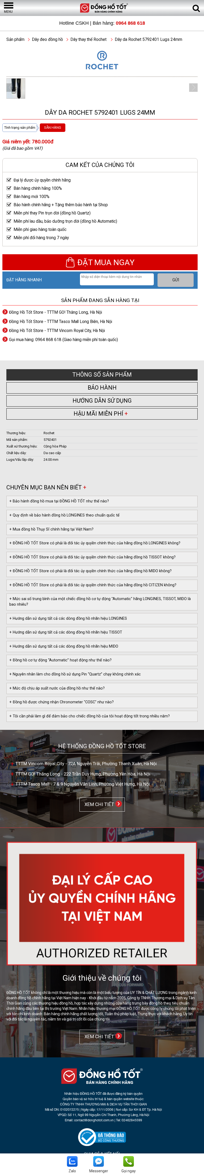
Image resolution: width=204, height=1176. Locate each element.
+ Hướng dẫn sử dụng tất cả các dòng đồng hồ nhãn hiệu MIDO (63, 646)
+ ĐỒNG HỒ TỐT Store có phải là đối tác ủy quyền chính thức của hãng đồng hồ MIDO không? (90, 571)
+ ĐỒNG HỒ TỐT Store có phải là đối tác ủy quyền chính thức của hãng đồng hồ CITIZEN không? (92, 585)
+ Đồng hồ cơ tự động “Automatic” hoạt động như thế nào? (60, 660)
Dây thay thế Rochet (88, 39)
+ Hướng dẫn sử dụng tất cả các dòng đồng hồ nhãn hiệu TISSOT (65, 632)
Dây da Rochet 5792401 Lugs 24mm (148, 39)
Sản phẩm (15, 39)
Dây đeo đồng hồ (47, 39)
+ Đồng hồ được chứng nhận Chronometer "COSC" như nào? (61, 702)
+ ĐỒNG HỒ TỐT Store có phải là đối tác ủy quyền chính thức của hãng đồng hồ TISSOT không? (92, 557)
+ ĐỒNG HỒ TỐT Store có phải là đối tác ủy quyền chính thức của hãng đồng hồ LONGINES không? (94, 543)
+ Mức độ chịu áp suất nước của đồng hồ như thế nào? (57, 688)
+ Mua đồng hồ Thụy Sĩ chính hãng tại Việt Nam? (51, 529)
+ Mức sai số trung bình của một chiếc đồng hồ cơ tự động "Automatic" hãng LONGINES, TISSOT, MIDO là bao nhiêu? (100, 602)
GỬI (175, 280)
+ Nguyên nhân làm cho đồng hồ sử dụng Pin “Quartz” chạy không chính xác (75, 674)
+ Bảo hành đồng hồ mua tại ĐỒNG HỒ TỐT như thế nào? (59, 501)
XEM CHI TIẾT (98, 804)
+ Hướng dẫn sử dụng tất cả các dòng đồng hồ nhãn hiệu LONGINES (68, 618)
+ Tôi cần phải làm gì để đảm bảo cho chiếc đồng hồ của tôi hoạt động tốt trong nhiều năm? (89, 716)
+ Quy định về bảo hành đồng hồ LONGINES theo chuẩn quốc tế (64, 515)
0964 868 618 (130, 23)
